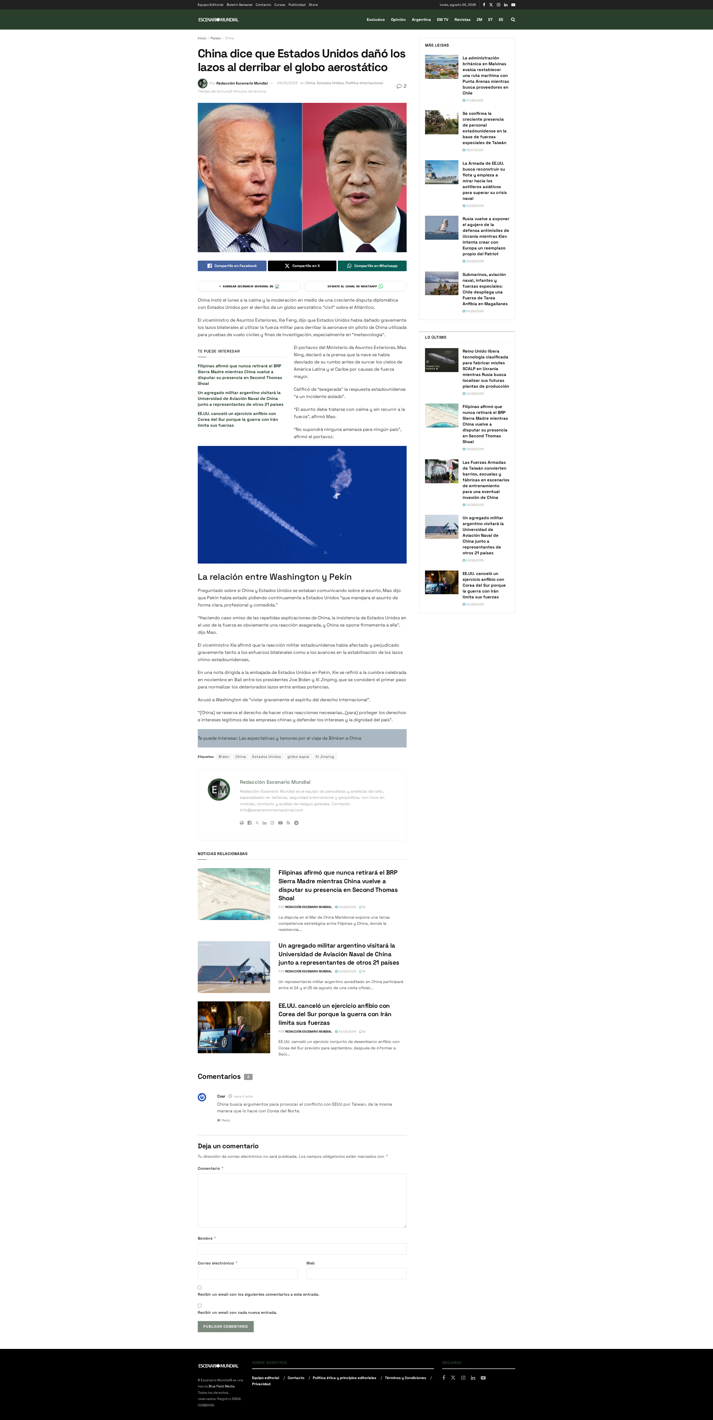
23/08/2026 (474, 261)
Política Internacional (364, 83)
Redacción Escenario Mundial (242, 83)
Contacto (263, 5)
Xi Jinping (325, 756)
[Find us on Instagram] (498, 5)
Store (313, 5)
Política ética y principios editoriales (344, 1377)
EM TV (442, 19)
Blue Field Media (222, 1386)
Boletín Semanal (239, 5)
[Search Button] (513, 19)
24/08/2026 (347, 907)
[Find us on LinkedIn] (505, 5)
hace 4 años (243, 1096)
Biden (224, 756)
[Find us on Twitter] (491, 5)
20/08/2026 (474, 206)
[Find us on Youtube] (513, 5)
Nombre (207, 1238)
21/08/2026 (474, 100)
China (229, 38)
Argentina (421, 19)
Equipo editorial (265, 1377)
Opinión (398, 19)
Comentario (211, 1168)
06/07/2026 (474, 150)
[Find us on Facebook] (484, 5)
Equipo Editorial (210, 5)
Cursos (279, 5)
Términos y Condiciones (405, 1377)
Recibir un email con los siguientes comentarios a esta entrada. (258, 1294)
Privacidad (261, 1384)
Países (216, 38)
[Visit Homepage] (219, 19)
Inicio (202, 38)
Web (310, 1263)
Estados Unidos (330, 83)
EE (501, 19)
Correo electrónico (218, 1263)
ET (490, 19)
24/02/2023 (287, 83)
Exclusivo (376, 19)
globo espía (298, 756)
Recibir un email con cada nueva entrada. (237, 1312)
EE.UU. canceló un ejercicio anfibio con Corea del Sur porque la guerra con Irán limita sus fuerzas (238, 419)
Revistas (462, 19)
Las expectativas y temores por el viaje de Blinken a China (300, 738)
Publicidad (297, 5)
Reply (226, 1120)
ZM (479, 19)
